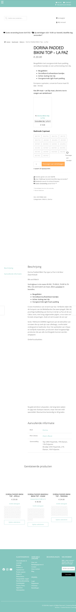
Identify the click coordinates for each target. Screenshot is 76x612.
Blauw (50, 436)
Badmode (15, 42)
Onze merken (35, 569)
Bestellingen (35, 588)
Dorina (50, 199)
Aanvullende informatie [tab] (13, 274)
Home (8, 42)
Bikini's (22, 42)
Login (33, 581)
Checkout (34, 585)
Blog (59, 2)
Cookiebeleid (20, 583)
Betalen (18, 565)
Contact (68, 2)
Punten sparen (20, 572)
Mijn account (61, 22)
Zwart (45, 436)
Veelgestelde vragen (64, 5)
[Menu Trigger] (2, 2)
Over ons (34, 562)
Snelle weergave (14, 504)
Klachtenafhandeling (22, 581)
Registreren (35, 583)
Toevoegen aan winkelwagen (53, 164)
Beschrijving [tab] (8, 268)
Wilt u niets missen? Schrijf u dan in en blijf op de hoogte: (68, 562)
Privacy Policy (20, 585)
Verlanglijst (61, 18)
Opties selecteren (14, 522)
